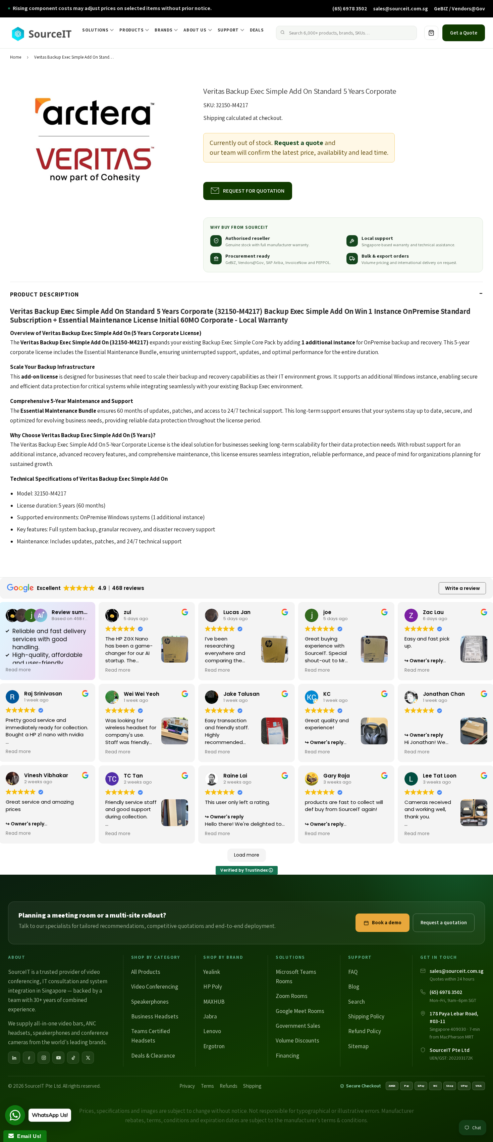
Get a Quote (463, 32)
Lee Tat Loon (439, 775)
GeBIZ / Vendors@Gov (459, 8)
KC (327, 693)
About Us (194, 30)
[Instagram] (44, 1058)
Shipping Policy (366, 1016)
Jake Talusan (241, 693)
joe (327, 612)
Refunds (228, 1086)
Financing (287, 1055)
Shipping (214, 118)
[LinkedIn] (14, 1058)
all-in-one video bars (58, 1023)
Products (131, 30)
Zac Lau (433, 612)
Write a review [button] (462, 588)
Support (228, 30)
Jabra (210, 1016)
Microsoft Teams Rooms (296, 976)
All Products (145, 972)
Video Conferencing (154, 986)
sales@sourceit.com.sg (400, 8)
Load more (246, 855)
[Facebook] (29, 1058)
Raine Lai (235, 775)
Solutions (95, 30)
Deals (257, 30)
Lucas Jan (237, 612)
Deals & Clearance (153, 1055)
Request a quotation (444, 922)
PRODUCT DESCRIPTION (44, 294)
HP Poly (212, 986)
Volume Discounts (297, 1040)
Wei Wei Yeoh (141, 693)
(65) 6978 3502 (349, 8)
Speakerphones (150, 1001)
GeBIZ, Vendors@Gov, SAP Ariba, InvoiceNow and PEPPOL (277, 262)
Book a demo (386, 922)
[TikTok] (73, 1058)
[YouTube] (58, 1058)
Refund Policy (364, 1031)
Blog (353, 986)
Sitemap (358, 1046)
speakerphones (51, 1032)
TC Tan (133, 775)
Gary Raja (336, 775)
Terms (207, 1086)
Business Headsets (154, 1016)
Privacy (187, 1086)
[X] (88, 1058)
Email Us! (28, 1136)
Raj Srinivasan (43, 693)
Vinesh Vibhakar (46, 775)
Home (15, 57)
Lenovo (212, 1031)
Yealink (211, 972)
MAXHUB (214, 1001)
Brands (163, 30)
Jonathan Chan (444, 693)
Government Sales (298, 1025)
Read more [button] (18, 670)
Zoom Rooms (292, 996)
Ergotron (214, 1046)
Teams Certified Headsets (150, 1035)
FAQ (353, 972)
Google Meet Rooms (300, 1011)
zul (127, 612)
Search (356, 1001)
